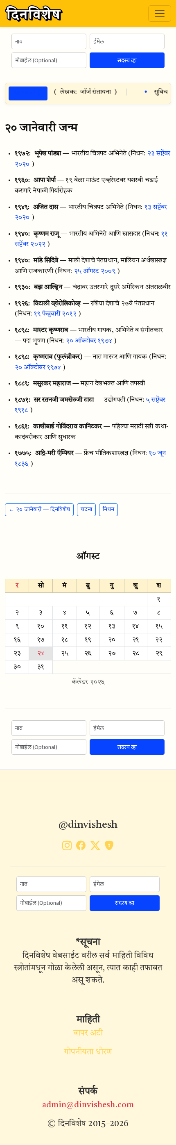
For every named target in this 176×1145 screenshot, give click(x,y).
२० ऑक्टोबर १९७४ (89, 341)
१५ (159, 626)
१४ (135, 626)
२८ (135, 653)
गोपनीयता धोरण (88, 1052)
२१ (135, 640)
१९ (88, 640)
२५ (64, 653)
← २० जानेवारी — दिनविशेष (39, 509)
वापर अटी (88, 1033)
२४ (40, 653)
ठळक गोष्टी (28, 93)
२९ (159, 653)
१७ (41, 640)
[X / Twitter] (95, 847)
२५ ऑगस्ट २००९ (94, 271)
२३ (17, 653)
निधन (108, 509)
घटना (86, 509)
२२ (158, 640)
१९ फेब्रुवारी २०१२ (55, 314)
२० (111, 640)
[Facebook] (81, 847)
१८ (64, 640)
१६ (17, 640)
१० (40, 626)
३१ (40, 667)
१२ (87, 626)
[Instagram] (67, 847)
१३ (111, 626)
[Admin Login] (109, 847)
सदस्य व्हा (127, 60)
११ (64, 626)
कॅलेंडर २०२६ (88, 682)
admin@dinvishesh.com (88, 1105)
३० (17, 667)
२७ (112, 653)
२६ (87, 653)
